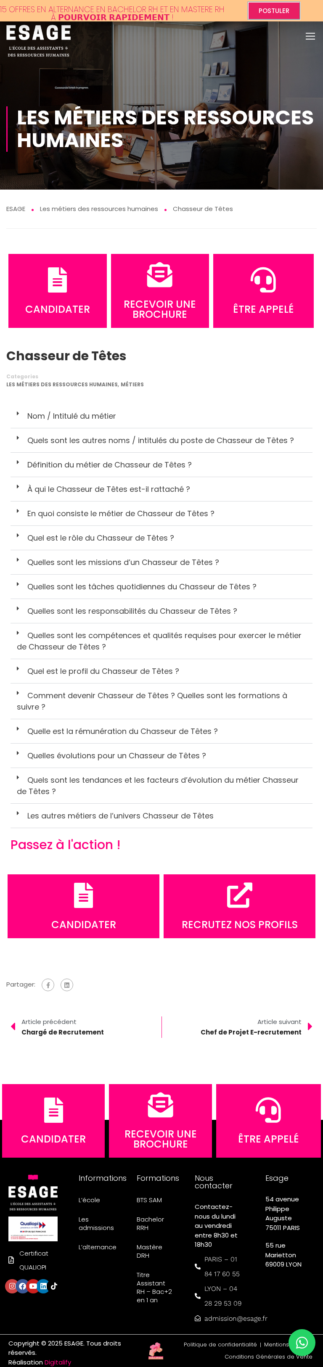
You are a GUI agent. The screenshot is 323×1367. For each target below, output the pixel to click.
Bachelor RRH (150, 1223)
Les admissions (96, 1223)
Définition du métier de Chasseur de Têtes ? (109, 464)
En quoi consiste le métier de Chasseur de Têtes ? (120, 513)
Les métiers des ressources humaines (62, 384)
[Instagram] (12, 1286)
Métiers (132, 384)
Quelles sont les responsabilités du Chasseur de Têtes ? (132, 611)
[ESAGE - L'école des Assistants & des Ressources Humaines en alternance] (38, 38)
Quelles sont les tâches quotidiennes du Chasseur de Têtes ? (142, 586)
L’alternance (97, 1247)
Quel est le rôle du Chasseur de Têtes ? (100, 538)
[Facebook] (48, 985)
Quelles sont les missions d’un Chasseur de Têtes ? (123, 562)
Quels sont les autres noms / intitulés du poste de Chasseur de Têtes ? (160, 440)
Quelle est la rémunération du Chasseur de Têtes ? (122, 731)
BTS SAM (149, 1199)
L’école (89, 1199)
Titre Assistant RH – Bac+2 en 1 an (154, 1287)
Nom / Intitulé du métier (71, 416)
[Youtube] (33, 1286)
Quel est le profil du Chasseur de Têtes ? (103, 671)
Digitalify (58, 1362)
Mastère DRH (149, 1251)
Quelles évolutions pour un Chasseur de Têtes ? (116, 755)
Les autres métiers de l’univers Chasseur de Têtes (120, 815)
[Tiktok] (54, 1286)
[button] (161, 416)
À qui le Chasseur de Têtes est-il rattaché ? (108, 489)
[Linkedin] (43, 1286)
